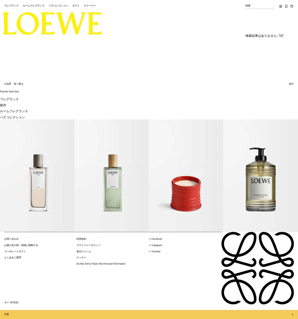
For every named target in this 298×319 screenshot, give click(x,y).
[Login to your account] (281, 6)
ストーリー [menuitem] (90, 6)
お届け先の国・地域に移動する (21, 245)
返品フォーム (84, 251)
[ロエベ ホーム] (52, 23)
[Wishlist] (286, 6)
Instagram (157, 245)
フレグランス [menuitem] (11, 6)
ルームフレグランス (14, 111)
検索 (248, 6)
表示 (291, 84)
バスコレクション (12, 117)
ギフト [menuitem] (76, 6)
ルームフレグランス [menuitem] (34, 6)
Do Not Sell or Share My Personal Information (101, 264)
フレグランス (9, 99)
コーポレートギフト (15, 251)
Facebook (157, 239)
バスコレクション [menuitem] (58, 6)
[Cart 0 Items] (292, 6)
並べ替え (19, 84)
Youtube (156, 251)
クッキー (81, 257)
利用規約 (81, 239)
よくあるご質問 (12, 257)
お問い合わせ (11, 239)
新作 (3, 105)
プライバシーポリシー (89, 245)
